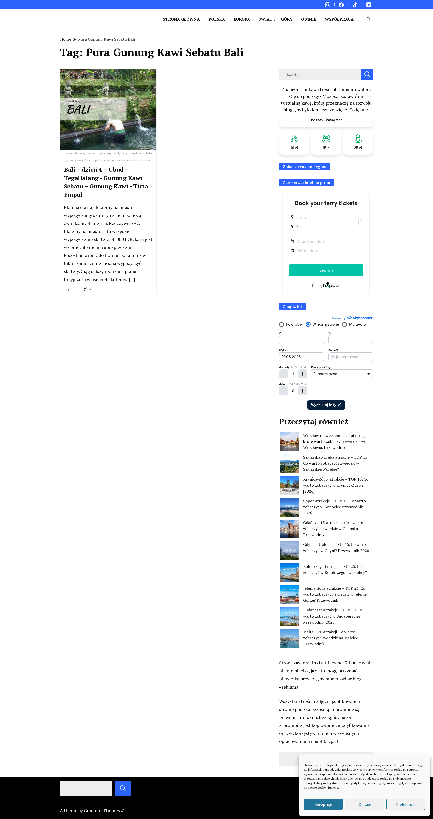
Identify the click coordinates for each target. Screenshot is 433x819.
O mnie (308, 19)
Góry (287, 19)
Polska (216, 19)
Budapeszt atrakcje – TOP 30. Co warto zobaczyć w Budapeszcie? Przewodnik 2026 (332, 616)
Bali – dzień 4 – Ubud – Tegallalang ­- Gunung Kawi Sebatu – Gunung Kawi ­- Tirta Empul (106, 182)
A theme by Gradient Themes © (92, 810)
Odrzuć (365, 804)
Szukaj (123, 788)
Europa (242, 19)
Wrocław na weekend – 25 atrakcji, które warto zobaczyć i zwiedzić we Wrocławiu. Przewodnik (334, 441)
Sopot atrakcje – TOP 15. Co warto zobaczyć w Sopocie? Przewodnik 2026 (334, 507)
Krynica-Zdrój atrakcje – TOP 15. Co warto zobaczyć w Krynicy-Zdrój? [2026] (335, 485)
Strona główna (181, 19)
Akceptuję (323, 804)
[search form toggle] (368, 19)
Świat (265, 19)
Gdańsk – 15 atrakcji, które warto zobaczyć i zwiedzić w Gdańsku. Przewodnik (333, 528)
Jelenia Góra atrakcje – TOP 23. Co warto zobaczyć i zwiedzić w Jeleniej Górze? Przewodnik (335, 594)
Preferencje (406, 804)
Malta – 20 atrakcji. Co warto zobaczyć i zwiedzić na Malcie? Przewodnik (330, 638)
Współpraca (339, 19)
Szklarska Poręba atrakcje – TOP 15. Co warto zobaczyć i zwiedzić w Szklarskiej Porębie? (335, 463)
